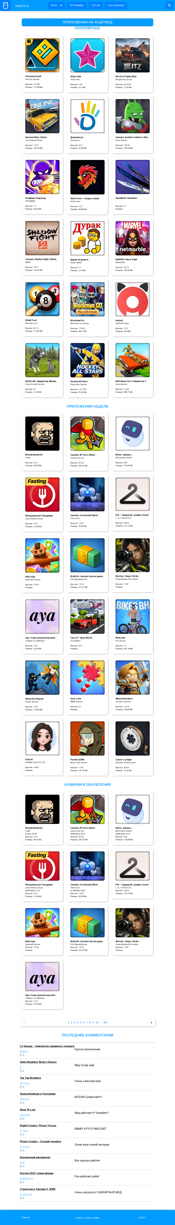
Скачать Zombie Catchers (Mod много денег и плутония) (132, 137)
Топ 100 (95, 5)
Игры (54, 5)
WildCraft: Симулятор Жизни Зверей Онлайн (40, 381)
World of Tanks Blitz (126, 76)
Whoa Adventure (124, 698)
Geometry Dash (33, 76)
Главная (26, 1217)
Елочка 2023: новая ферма (36, 1173)
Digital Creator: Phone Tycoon (38, 1125)
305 (105, 1022)
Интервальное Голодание (39, 515)
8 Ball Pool (31, 320)
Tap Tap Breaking (30, 1077)
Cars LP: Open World (81, 638)
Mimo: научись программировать (125, 454)
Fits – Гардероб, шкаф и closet (132, 515)
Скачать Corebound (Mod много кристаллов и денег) (85, 515)
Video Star (75, 76)
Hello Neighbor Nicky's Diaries (38, 1062)
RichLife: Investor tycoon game (86, 576)
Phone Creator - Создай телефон (40, 1141)
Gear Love (75, 698)
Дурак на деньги (79, 259)
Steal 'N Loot (27, 1109)
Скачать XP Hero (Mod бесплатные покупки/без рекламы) (83, 455)
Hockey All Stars (79, 381)
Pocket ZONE (77, 759)
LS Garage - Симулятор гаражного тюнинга (47, 1046)
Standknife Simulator (126, 198)
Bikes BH (120, 638)
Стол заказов (116, 5)
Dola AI (29, 759)
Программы (77, 5)
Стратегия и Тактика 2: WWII (37, 1189)
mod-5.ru (22, 6)
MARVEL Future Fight (126, 259)
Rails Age (30, 576)
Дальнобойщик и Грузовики (38, 1093)
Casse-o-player (124, 759)
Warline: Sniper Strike (127, 576)
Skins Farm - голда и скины (84, 198)
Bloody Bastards (34, 454)
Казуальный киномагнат (35, 1157)
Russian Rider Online (36, 137)
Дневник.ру (76, 137)
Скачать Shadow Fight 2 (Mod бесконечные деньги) (40, 259)
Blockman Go (77, 320)
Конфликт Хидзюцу (35, 198)
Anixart (119, 320)
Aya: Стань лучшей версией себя (40, 638)
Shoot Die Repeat (34, 698)
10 (97, 1022)
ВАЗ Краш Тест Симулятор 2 (131, 381)
